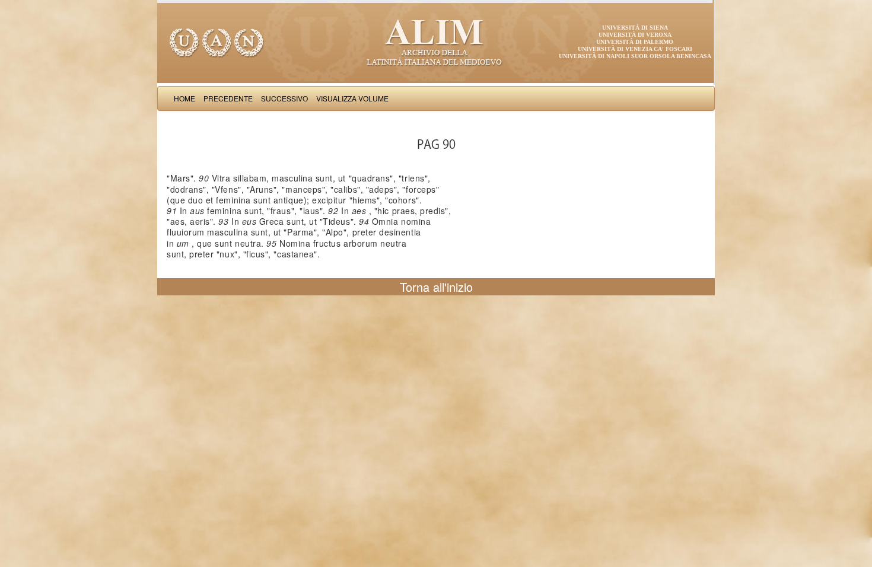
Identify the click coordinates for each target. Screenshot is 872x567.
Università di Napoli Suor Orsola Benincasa (635, 56)
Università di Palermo (634, 42)
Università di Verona (635, 34)
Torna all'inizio (436, 286)
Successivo (284, 98)
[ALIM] (436, 41)
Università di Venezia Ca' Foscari (635, 49)
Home (184, 98)
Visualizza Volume (352, 98)
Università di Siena (635, 27)
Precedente (228, 98)
